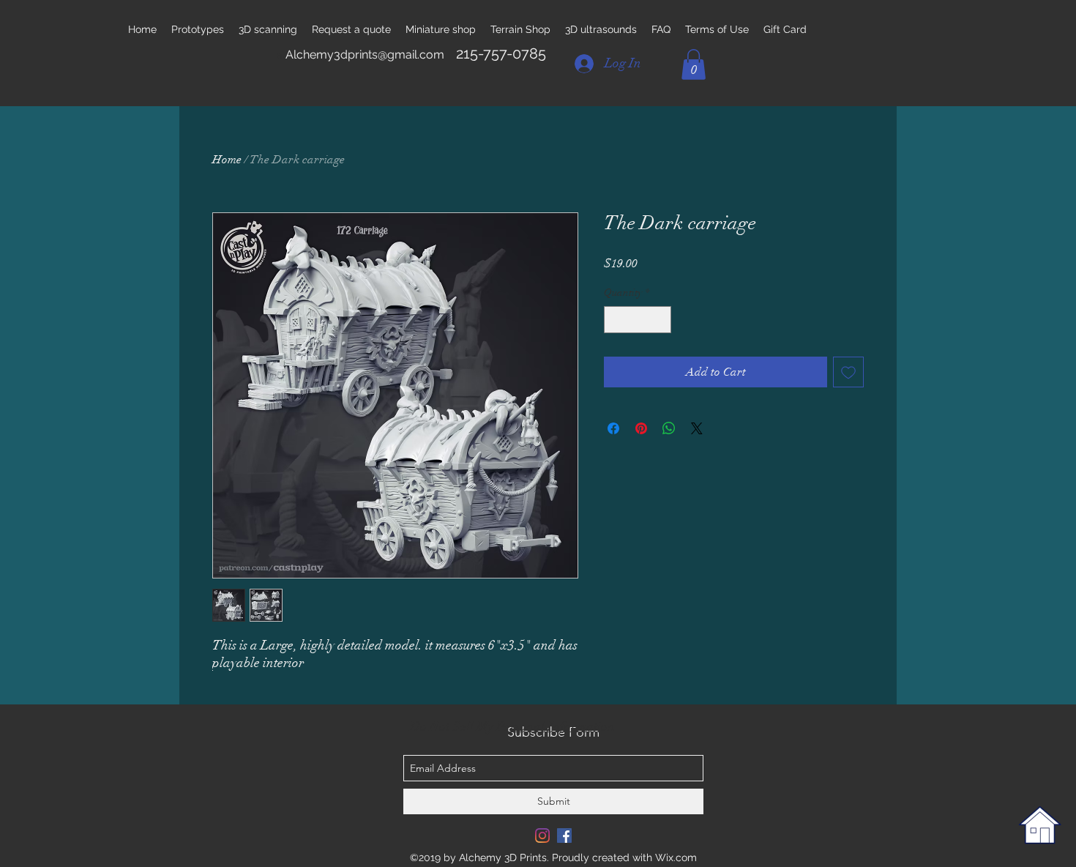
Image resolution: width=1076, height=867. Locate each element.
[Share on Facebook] (613, 428)
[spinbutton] (637, 319)
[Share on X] (697, 428)
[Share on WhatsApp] (669, 428)
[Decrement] (615, 319)
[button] (693, 64)
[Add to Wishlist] (848, 372)
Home (227, 159)
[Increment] (660, 319)
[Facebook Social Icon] (564, 835)
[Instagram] (542, 835)
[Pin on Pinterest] (641, 428)
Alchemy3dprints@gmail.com (364, 55)
